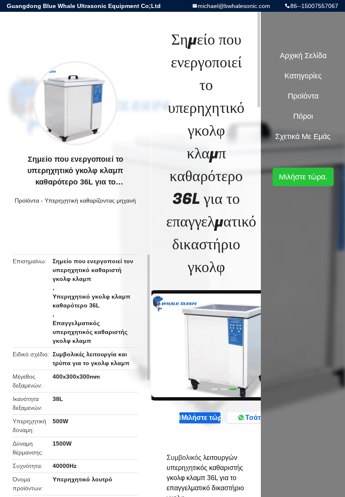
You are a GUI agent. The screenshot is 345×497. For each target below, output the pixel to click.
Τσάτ (253, 417)
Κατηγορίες (303, 76)
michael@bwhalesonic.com (234, 6)
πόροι (303, 116)
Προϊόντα (27, 200)
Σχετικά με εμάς (303, 136)
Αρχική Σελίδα (303, 55)
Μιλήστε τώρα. (200, 417)
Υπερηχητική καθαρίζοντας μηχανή (90, 200)
